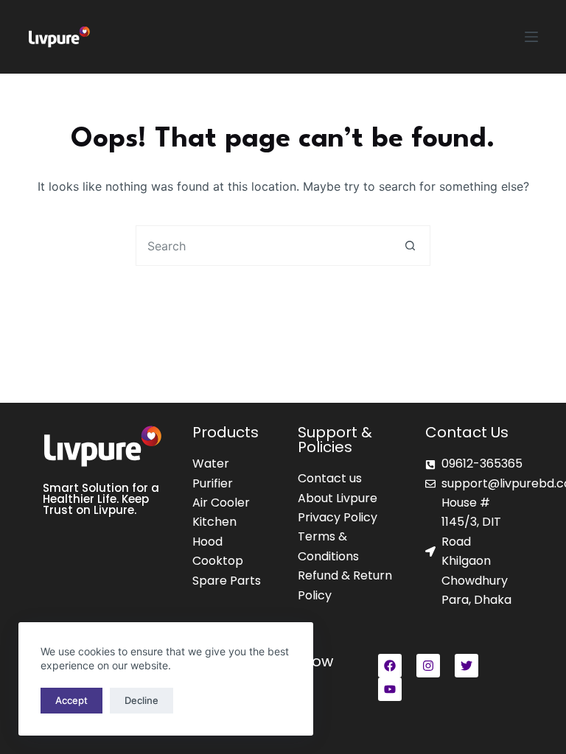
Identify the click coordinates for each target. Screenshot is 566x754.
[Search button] (410, 245)
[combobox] (263, 245)
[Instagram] (428, 665)
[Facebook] (390, 665)
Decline (141, 700)
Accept (71, 700)
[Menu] (531, 36)
